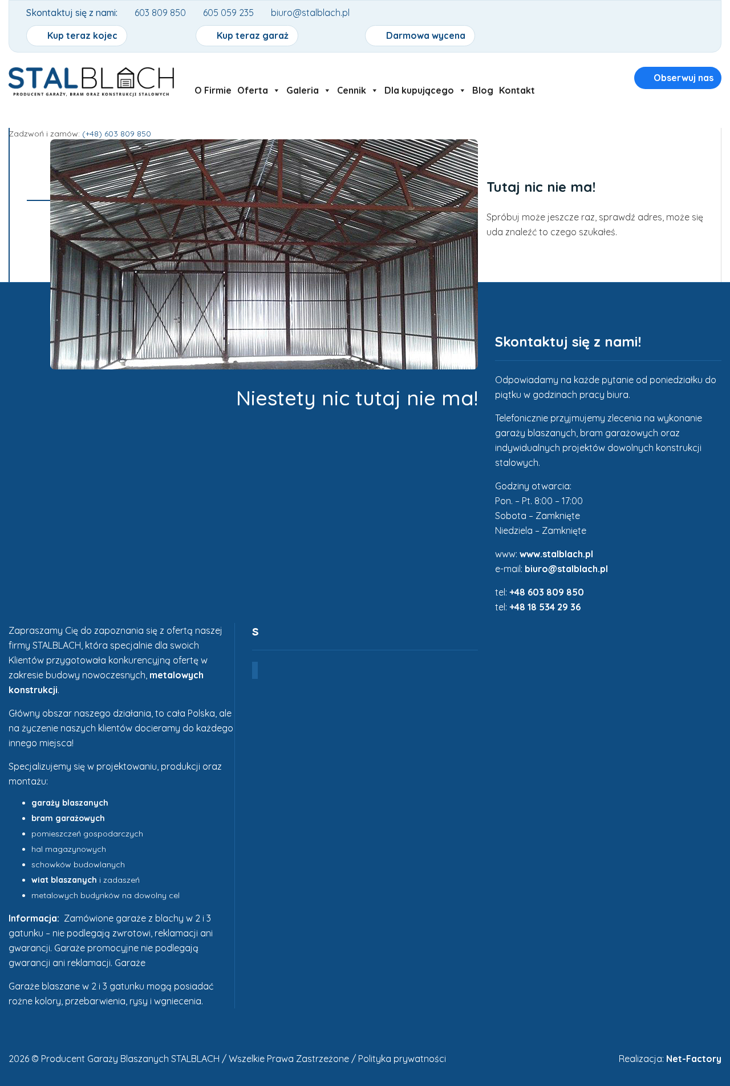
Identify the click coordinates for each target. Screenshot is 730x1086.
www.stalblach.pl (556, 554)
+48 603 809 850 (546, 592)
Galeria (302, 90)
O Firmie (213, 90)
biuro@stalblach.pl (566, 568)
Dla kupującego (419, 90)
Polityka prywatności (402, 1058)
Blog (482, 90)
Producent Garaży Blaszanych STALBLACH (130, 1058)
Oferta (252, 90)
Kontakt (517, 90)
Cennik (351, 90)
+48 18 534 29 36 (545, 607)
